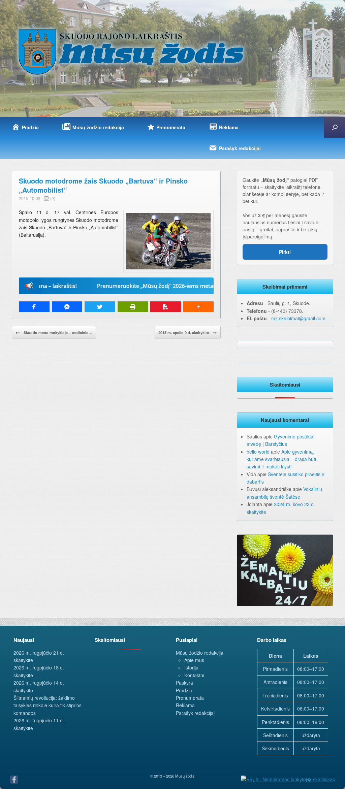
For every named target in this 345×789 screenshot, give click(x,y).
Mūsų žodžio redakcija (199, 652)
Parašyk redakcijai (195, 713)
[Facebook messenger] (67, 306)
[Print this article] (133, 306)
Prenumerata (190, 697)
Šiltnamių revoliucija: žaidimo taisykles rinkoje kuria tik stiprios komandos (47, 705)
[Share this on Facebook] (34, 306)
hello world (258, 451)
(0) (52, 198)
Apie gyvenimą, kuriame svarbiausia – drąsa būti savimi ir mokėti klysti (281, 459)
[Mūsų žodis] (132, 51)
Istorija (191, 667)
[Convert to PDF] (165, 306)
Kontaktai (194, 675)
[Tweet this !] (100, 306)
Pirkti (285, 252)
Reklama (185, 705)
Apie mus (194, 660)
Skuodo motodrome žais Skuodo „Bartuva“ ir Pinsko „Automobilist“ (103, 185)
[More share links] (198, 306)
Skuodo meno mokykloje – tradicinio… (53, 332)
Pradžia (184, 690)
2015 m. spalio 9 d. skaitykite (187, 332)
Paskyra (184, 682)
